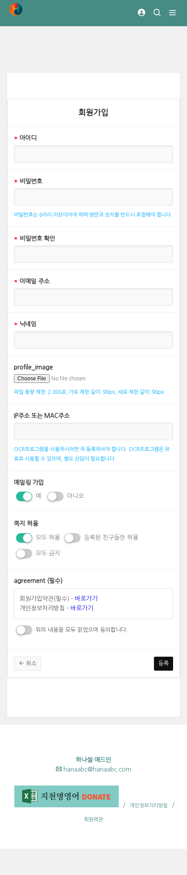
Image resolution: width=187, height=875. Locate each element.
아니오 (74, 496)
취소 (30, 663)
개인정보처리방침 (149, 805)
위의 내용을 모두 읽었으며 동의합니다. (81, 630)
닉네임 (25, 324)
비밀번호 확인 (34, 238)
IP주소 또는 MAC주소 (42, 416)
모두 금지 (47, 553)
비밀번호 (28, 181)
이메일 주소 (32, 281)
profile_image (33, 367)
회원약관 (93, 819)
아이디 (25, 138)
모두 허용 (47, 537)
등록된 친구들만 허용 (110, 537)
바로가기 (86, 599)
